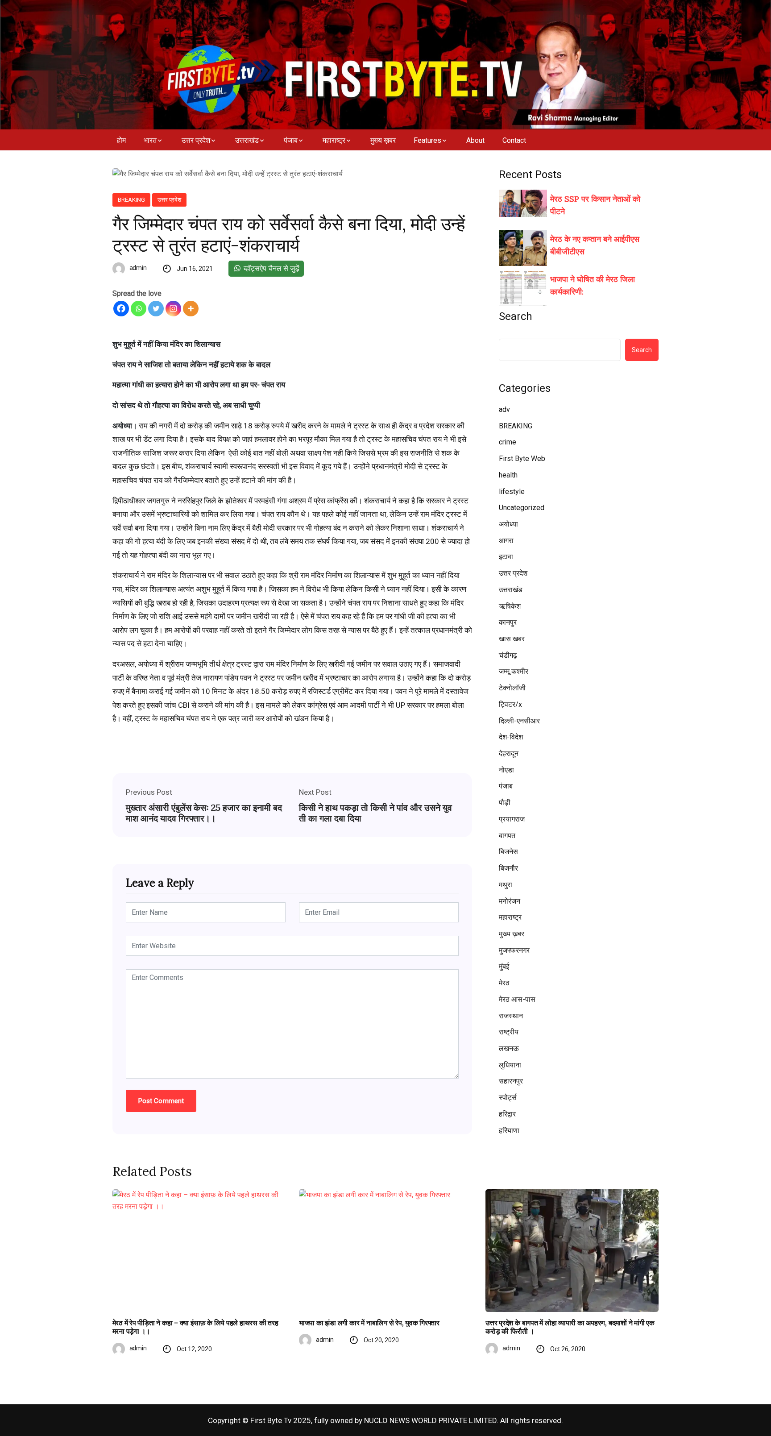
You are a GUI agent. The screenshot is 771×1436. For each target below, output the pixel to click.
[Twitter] (156, 308)
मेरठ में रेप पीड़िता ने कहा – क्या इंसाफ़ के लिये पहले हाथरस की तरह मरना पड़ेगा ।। (195, 1327)
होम (121, 140)
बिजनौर (508, 868)
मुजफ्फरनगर (514, 950)
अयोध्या (508, 524)
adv (504, 409)
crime (507, 442)
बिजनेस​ (508, 851)
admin (138, 267)
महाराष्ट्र (334, 140)
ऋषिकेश (510, 606)
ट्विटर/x (510, 704)
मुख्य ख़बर (383, 140)
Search (515, 316)
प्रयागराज (512, 819)
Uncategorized (521, 507)
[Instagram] (173, 308)
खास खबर (512, 639)
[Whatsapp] (138, 308)
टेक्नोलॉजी (512, 688)
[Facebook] (121, 308)
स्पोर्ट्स (508, 1097)
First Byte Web (522, 458)
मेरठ (504, 983)
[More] (191, 308)
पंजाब (291, 140)
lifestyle (512, 491)
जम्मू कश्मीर (513, 671)
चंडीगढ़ (508, 655)
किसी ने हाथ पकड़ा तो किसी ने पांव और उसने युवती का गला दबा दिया (375, 813)
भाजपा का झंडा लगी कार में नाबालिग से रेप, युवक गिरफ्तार (369, 1323)
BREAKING (131, 199)
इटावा (506, 556)
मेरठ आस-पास (517, 999)
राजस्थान (511, 1016)
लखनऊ (509, 1048)
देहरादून (508, 753)
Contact (514, 140)
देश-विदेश (511, 737)
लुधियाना (510, 1065)
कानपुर (508, 622)
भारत (150, 140)
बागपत (507, 835)
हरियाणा (509, 1130)
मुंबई (504, 966)
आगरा (506, 540)
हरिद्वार (507, 1114)
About (475, 140)
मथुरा (505, 884)
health (508, 475)
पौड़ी (504, 802)
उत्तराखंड (247, 140)
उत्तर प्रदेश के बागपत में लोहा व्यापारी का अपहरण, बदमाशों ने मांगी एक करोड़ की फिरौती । (570, 1327)
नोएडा (506, 770)
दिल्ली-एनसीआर (519, 721)
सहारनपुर (511, 1081)
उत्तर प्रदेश (196, 140)
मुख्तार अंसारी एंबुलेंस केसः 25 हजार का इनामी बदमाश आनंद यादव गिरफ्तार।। (204, 813)
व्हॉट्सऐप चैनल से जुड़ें (270, 268)
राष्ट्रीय (508, 1032)
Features (427, 140)
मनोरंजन (509, 901)
